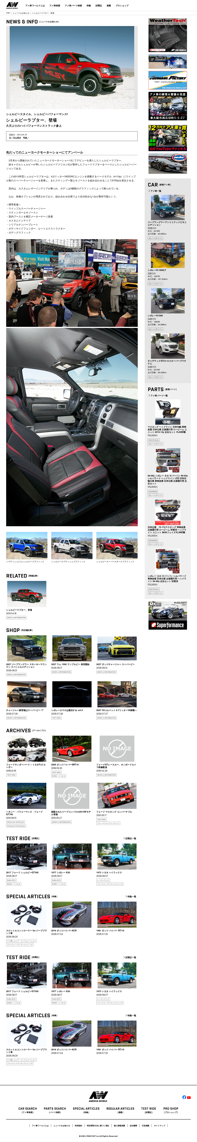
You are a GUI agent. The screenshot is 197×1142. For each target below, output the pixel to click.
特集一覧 (132, 896)
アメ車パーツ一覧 (159, 395)
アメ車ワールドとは (35, 5)
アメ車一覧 (156, 190)
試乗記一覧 (130, 838)
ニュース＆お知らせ (21, 13)
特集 (89, 5)
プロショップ (122, 5)
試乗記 (99, 5)
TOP (8, 13)
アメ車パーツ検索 (73, 5)
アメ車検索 (54, 5)
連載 (109, 5)
